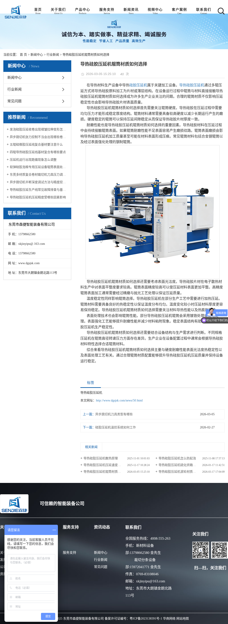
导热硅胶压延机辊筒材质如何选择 (106, 471)
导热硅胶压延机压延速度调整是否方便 (109, 465)
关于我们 (58, 9)
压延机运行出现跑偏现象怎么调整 (33, 159)
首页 (38, 9)
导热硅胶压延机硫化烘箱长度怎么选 (183, 465)
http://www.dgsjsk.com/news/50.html (119, 400)
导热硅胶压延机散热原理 (100, 458)
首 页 (23, 54)
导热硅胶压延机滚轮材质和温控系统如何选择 (190, 471)
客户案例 (179, 9)
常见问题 (14, 101)
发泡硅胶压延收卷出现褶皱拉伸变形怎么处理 (39, 129)
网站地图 (182, 618)
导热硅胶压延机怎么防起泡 (177, 458)
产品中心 (82, 9)
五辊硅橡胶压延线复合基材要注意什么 (36, 144)
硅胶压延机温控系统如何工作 (115, 427)
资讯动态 (102, 527)
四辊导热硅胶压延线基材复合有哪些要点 (38, 152)
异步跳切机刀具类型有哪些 (114, 414)
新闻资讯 (131, 9)
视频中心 (155, 9)
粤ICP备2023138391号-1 (146, 618)
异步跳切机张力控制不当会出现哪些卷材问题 (39, 137)
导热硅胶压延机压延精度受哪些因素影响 (38, 197)
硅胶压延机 (138, 85)
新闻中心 (37, 54)
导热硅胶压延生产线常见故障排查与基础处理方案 (39, 189)
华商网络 (169, 618)
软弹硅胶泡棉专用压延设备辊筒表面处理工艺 (39, 167)
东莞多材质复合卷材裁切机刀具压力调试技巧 (39, 174)
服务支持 (106, 9)
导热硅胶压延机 (191, 85)
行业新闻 (53, 54)
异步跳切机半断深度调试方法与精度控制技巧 (39, 182)
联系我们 (203, 9)
